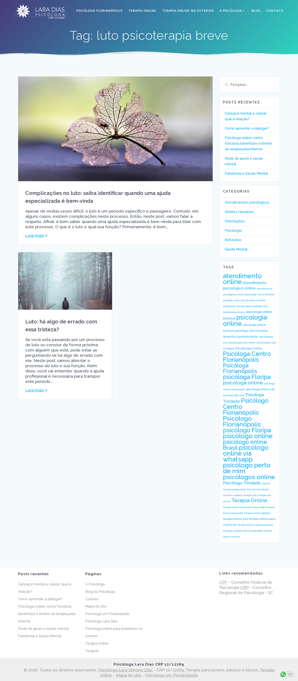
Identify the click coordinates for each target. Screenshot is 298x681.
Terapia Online (142, 10)
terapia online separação (248, 530)
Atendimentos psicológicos (247, 202)
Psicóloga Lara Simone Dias (125, 669)
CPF (223, 582)
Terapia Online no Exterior (188, 10)
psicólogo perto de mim (247, 468)
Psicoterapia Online (248, 348)
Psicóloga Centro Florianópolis (247, 356)
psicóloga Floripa (247, 376)
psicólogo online (247, 436)
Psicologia (233, 230)
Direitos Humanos (239, 212)
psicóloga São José (233, 395)
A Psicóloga (231, 10)
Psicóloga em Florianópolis (107, 614)
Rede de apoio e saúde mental (43, 629)
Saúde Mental (236, 249)
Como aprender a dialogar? (247, 128)
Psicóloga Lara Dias (101, 621)
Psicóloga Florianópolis (99, 10)
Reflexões (233, 240)
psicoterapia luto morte (241, 342)
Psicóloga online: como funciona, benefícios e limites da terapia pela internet (248, 143)
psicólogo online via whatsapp (246, 453)
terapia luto (250, 495)
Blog (256, 10)
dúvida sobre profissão (249, 306)
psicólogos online (249, 477)
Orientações (235, 221)
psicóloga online (243, 382)
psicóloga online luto (260, 389)
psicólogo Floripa (247, 430)
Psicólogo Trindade (242, 482)
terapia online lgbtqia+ (257, 513)
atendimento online (242, 279)
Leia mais (34, 235)
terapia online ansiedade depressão (244, 507)
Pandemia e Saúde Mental (246, 173)
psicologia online (245, 320)
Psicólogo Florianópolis (242, 421)
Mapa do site (95, 606)
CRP (244, 587)
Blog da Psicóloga (100, 592)
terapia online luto (235, 518)
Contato (274, 10)
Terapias (92, 651)
